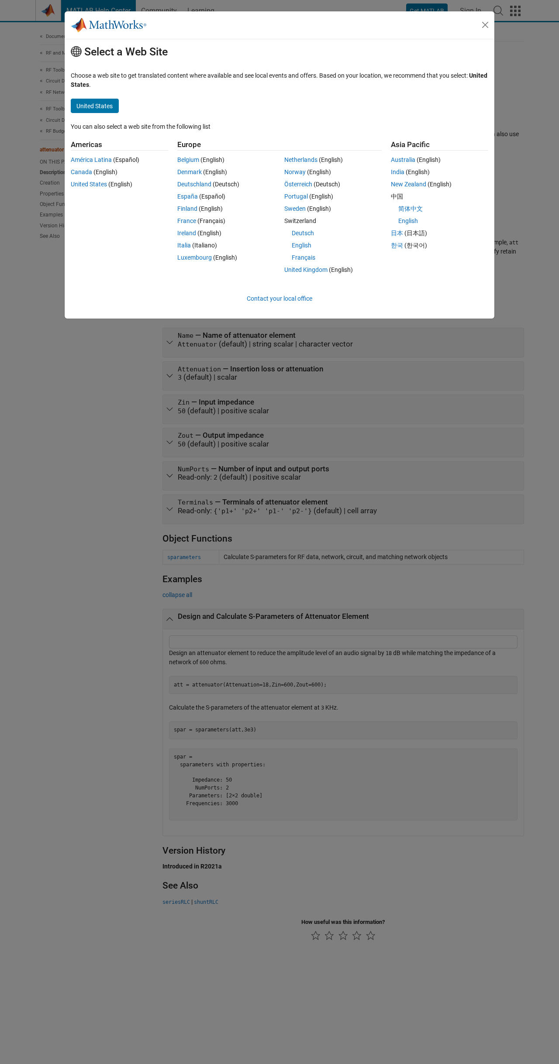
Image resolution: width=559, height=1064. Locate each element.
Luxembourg (194, 257)
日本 (397, 233)
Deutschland (194, 184)
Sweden (295, 208)
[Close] (485, 25)
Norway (295, 171)
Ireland (186, 233)
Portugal (296, 196)
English (301, 245)
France (186, 220)
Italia (184, 245)
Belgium (188, 159)
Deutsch (303, 233)
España (187, 196)
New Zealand (408, 184)
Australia (403, 159)
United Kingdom (306, 269)
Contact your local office (279, 298)
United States (89, 184)
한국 (397, 245)
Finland (187, 208)
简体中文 (410, 208)
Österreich (298, 184)
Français (303, 257)
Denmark (189, 171)
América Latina (91, 159)
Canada (81, 171)
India (397, 171)
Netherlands (300, 159)
